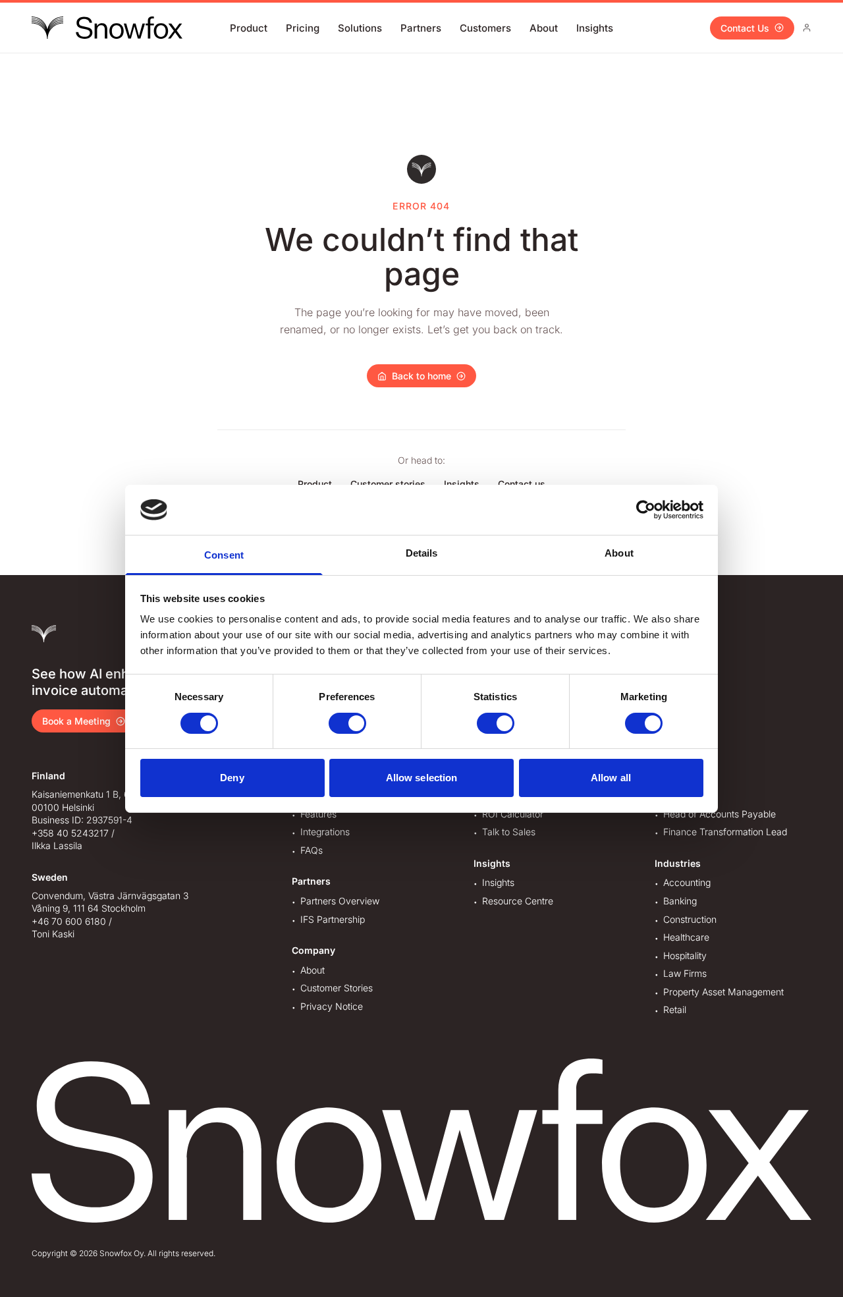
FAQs (311, 850)
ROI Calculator (512, 813)
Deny (232, 777)
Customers (485, 28)
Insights (594, 28)
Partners (420, 28)
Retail (674, 1009)
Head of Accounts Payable (719, 813)
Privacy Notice (331, 1006)
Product (248, 28)
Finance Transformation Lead (725, 831)
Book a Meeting (76, 721)
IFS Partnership (332, 919)
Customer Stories (336, 987)
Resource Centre (517, 900)
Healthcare (686, 937)
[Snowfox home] (107, 27)
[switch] (347, 723)
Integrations (325, 831)
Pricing (302, 28)
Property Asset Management (723, 991)
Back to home (421, 375)
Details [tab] (422, 553)
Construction (690, 919)
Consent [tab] (224, 555)
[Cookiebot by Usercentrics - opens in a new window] (645, 510)
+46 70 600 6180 (69, 921)
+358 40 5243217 (70, 833)
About (544, 28)
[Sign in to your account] (806, 27)
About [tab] (619, 553)
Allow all (611, 777)
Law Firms (685, 973)
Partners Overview (339, 900)
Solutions (360, 28)
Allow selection (422, 777)
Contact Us (745, 28)
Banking (680, 900)
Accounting (687, 882)
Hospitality (685, 955)
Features (318, 813)
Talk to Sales (508, 831)
